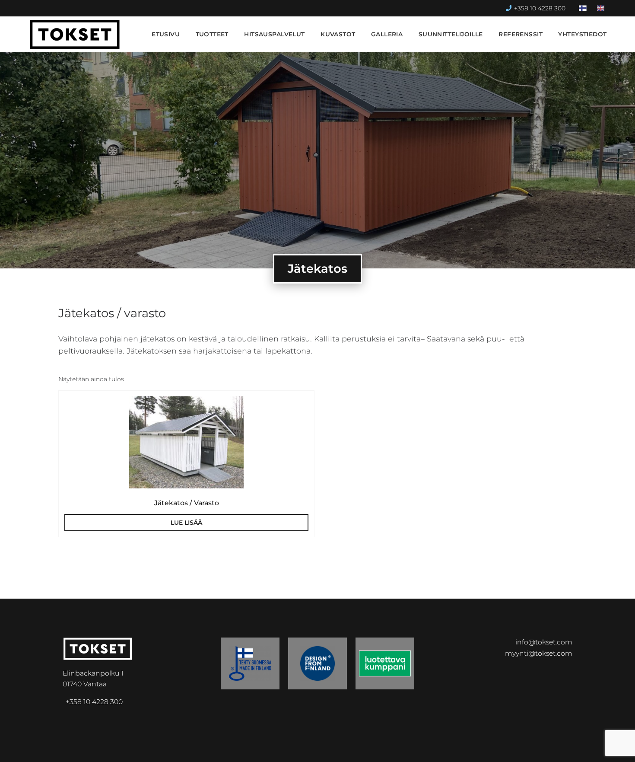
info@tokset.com (543, 642)
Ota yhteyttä (574, 748)
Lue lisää (186, 522)
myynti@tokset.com (538, 653)
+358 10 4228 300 (539, 8)
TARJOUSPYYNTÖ (495, 748)
